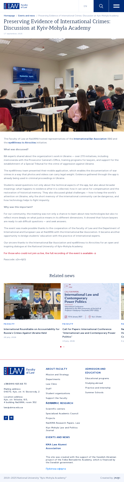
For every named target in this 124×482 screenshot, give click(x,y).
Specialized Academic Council (62, 413)
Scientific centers (55, 409)
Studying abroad (94, 383)
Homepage (9, 15)
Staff (49, 388)
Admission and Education (95, 370)
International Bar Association (90, 138)
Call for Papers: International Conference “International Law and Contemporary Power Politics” (89, 333)
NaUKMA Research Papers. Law (63, 423)
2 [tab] (63, 346)
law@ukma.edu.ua (13, 407)
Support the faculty (56, 398)
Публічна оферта (56, 468)
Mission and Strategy (57, 374)
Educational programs (97, 378)
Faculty (9, 324)
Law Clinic (51, 384)
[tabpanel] (32, 313)
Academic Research (59, 403)
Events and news (26, 15)
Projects (50, 418)
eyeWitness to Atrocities (22, 142)
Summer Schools (94, 392)
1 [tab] (60, 346)
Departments (53, 379)
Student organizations (58, 393)
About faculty (56, 368)
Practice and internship (98, 388)
